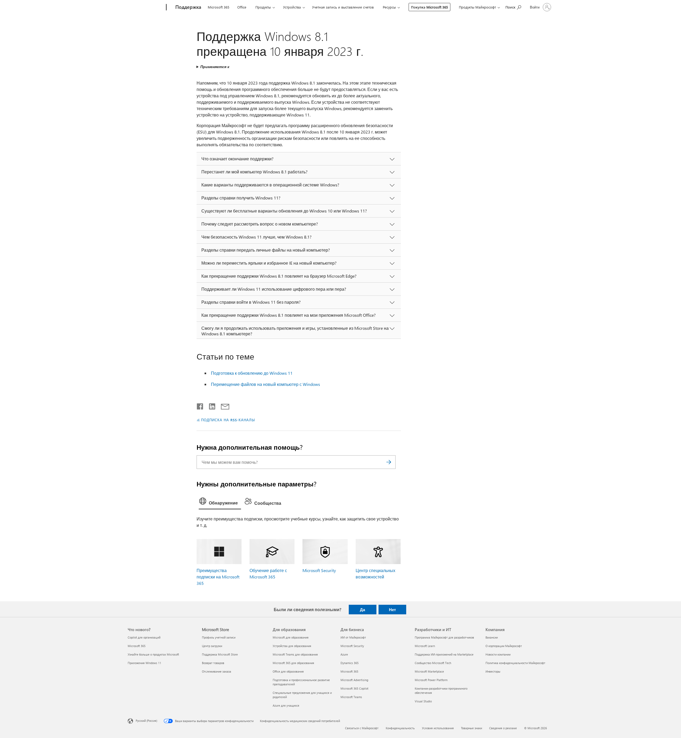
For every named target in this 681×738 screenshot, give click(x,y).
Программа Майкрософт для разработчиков (444, 637)
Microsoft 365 (218, 7)
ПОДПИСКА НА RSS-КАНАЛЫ (228, 420)
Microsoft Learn (425, 646)
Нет (392, 609)
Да (362, 609)
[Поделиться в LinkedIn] (210, 405)
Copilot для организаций (144, 637)
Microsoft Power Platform (431, 680)
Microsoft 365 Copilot (354, 688)
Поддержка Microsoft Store (220, 654)
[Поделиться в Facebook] (200, 405)
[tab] (220, 502)
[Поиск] (389, 462)
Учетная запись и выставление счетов (343, 7)
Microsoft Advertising (354, 680)
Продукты (263, 7)
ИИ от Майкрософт (353, 637)
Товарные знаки (471, 728)
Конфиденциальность (400, 728)
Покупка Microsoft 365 (429, 7)
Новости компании (497, 654)
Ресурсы (389, 7)
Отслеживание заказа (216, 671)
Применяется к (214, 66)
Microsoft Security (319, 570)
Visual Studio (423, 701)
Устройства (292, 7)
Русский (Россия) (146, 721)
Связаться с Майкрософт (362, 728)
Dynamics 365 (349, 663)
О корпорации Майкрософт (503, 646)
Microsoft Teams (351, 697)
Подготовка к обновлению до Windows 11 (252, 373)
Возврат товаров (213, 663)
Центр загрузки (212, 646)
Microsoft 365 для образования (293, 663)
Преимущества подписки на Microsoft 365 (218, 577)
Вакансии (491, 637)
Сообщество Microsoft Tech (433, 663)
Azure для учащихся (286, 705)
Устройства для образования (292, 646)
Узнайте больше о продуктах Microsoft (153, 654)
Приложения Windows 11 (144, 663)
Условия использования (438, 728)
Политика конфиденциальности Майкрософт (515, 663)
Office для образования (288, 671)
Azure (344, 654)
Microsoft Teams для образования (295, 654)
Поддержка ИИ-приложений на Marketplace (444, 654)
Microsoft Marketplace (429, 671)
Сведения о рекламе (503, 728)
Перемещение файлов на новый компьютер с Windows (265, 384)
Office (241, 7)
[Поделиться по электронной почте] (222, 405)
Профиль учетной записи (218, 637)
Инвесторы (492, 671)
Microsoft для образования (291, 637)
